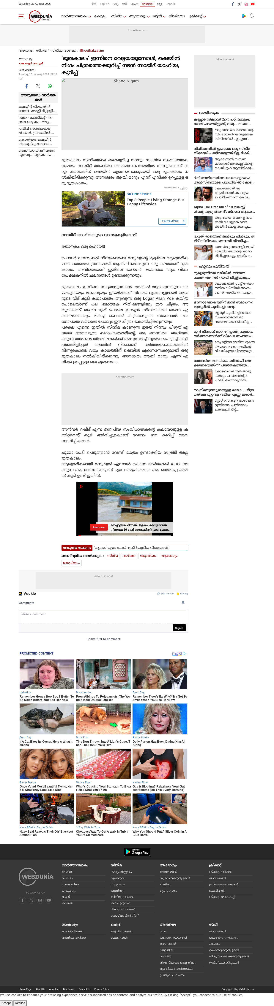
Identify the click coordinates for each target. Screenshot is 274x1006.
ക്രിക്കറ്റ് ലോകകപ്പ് (221, 897)
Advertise (54, 989)
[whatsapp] (49, 86)
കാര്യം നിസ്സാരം (121, 872)
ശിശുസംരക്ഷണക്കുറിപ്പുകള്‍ (229, 956)
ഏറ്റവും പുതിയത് (214, 266)
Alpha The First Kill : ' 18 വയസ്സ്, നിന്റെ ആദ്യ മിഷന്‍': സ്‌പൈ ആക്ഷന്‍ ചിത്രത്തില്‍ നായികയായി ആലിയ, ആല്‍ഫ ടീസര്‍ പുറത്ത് (224, 209)
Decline (20, 1003)
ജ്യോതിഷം (148, 556)
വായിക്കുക (209, 113)
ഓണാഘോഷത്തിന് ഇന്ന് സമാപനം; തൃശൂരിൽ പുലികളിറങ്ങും (223, 304)
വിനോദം (25, 51)
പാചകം (214, 944)
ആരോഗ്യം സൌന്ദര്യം (224, 938)
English (104, 4)
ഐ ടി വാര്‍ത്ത (121, 931)
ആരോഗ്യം (137, 16)
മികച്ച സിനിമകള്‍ (123, 909)
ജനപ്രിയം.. (71, 563)
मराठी (124, 4)
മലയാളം (147, 4)
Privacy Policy (101, 989)
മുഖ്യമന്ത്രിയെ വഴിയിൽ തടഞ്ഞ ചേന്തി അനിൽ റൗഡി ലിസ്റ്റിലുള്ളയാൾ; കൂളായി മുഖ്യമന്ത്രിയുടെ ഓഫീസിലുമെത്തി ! (221, 275)
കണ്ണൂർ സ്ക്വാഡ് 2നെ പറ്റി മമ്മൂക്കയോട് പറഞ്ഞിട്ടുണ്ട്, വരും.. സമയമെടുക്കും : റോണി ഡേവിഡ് (222, 122)
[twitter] (239, 4)
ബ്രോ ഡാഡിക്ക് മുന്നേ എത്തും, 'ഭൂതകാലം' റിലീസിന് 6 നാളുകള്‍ (37, 152)
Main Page (26, 989)
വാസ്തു (165, 956)
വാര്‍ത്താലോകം (74, 16)
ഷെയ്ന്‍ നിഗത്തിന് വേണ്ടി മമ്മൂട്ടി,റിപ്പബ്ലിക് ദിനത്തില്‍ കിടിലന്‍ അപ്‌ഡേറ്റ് (37, 108)
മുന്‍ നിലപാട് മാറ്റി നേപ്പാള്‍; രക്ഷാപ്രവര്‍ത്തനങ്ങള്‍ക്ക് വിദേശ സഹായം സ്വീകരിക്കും (223, 334)
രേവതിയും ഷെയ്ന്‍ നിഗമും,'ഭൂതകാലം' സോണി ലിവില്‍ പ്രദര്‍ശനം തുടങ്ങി (38, 141)
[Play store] (244, 16)
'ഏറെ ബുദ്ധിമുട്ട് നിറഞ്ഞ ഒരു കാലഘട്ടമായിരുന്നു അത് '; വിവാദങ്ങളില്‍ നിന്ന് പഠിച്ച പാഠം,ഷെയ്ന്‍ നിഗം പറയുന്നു (37, 119)
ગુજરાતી (170, 4)
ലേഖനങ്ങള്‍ (168, 872)
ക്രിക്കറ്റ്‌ (196, 16)
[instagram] (246, 4)
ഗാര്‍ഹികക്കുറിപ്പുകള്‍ (224, 963)
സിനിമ (116, 16)
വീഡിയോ (177, 16)
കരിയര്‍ (67, 903)
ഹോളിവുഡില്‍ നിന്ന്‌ (124, 916)
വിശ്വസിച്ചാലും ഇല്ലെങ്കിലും (178, 963)
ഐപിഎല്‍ (217, 891)
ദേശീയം (67, 872)
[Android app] (137, 852)
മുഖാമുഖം (118, 878)
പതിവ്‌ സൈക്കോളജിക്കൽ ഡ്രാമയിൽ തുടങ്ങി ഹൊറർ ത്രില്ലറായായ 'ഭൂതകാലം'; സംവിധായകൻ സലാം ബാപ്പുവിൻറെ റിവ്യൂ (38, 130)
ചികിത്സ (165, 884)
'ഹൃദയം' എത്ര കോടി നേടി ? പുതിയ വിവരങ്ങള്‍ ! (132, 548)
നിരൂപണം (118, 884)
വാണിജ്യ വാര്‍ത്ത (74, 938)
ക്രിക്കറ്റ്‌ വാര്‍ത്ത (220, 872)
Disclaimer (69, 989)
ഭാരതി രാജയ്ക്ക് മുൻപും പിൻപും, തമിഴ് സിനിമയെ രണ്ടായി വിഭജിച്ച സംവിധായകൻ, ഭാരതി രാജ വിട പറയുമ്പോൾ (224, 239)
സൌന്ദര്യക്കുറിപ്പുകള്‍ (224, 950)
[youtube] (252, 4)
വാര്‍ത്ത (129, 556)
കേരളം (100, 16)
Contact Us (84, 989)
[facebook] (233, 4)
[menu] (22, 16)
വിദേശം (67, 878)
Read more (99, 527)
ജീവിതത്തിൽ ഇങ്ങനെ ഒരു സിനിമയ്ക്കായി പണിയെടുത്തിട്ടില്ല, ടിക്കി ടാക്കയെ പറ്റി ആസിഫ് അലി (222, 151)
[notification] (251, 16)
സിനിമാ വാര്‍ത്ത (63, 51)
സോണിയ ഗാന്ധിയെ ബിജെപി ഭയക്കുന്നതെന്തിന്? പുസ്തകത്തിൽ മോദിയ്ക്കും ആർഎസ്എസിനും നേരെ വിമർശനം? (222, 363)
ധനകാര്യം (69, 891)
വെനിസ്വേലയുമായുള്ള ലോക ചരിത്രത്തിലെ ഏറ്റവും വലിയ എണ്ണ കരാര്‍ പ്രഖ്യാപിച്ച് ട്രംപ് (224, 392)
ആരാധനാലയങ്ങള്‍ (174, 938)
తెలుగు (134, 4)
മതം (163, 931)
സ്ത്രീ (157, 16)
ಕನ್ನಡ (160, 4)
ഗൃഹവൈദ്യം (168, 891)
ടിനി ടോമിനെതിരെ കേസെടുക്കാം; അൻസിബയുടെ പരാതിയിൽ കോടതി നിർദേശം (223, 180)
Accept (6, 1003)
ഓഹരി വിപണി (72, 931)
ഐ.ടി (66, 897)
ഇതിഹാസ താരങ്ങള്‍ (223, 884)
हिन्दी (94, 4)
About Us (40, 989)
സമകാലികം (70, 884)
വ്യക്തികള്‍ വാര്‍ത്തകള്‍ (176, 969)
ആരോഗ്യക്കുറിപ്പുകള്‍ (175, 878)
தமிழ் (116, 4)
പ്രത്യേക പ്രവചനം (172, 975)
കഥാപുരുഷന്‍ (120, 903)
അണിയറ (117, 891)
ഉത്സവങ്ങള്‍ (168, 944)
